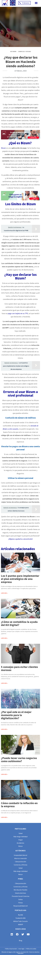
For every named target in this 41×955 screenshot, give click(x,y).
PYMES (20, 879)
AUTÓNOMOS (20, 850)
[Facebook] (17, 934)
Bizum (3, 148)
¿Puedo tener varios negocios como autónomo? (19, 759)
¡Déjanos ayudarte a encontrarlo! (20, 539)
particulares (20, 829)
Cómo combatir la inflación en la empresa (19, 804)
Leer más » (4, 593)
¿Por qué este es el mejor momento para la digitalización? (16, 715)
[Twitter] (22, 934)
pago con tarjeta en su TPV (18, 313)
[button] (36, 3)
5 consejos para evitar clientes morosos (19, 668)
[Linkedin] (11, 934)
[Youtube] (28, 934)
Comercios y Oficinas (24, 51)
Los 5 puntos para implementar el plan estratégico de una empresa (20, 579)
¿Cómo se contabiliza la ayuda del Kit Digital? (19, 623)
